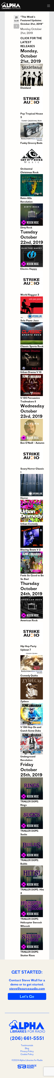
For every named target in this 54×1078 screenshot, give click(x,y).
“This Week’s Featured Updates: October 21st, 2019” (31, 20)
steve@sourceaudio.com (27, 988)
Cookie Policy (27, 1054)
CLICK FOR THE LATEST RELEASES (31, 42)
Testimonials (27, 1045)
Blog (27, 1048)
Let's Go (27, 996)
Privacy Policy (27, 1051)
